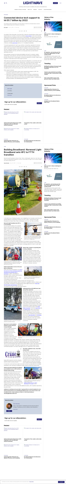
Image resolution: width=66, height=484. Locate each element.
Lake (32, 382)
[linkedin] (21, 31)
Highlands (29, 382)
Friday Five (30, 9)
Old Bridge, (39, 315)
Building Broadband (48, 9)
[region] (33, 482)
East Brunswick (32, 315)
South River (37, 308)
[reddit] (24, 31)
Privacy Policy (31, 481)
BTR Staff (6, 27)
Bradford (25, 382)
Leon (34, 382)
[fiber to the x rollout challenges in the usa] (53, 26)
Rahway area (27, 309)
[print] (41, 31)
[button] (4, 3)
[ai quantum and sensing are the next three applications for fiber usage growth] (53, 45)
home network (29, 35)
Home (45, 32)
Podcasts (40, 9)
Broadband (6, 14)
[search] (6, 3)
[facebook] (19, 31)
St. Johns (31, 383)
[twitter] (22, 31)
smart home (14, 42)
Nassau (27, 383)
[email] (26, 31)
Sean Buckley (6, 163)
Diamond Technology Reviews (20, 9)
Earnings (35, 9)
